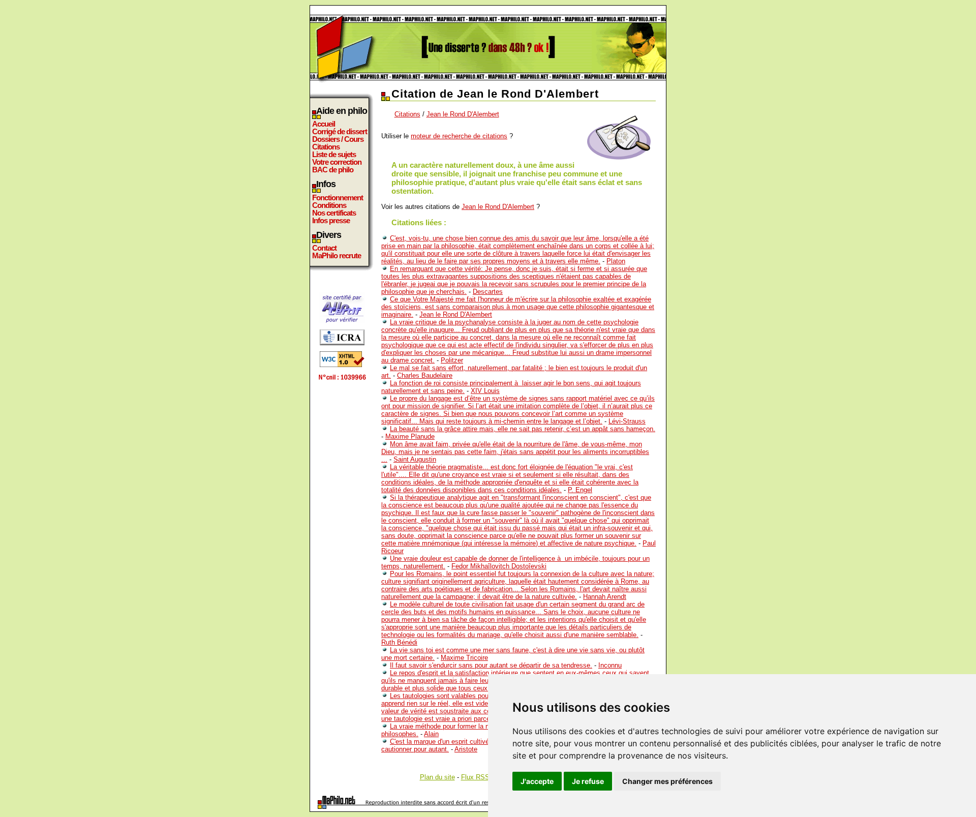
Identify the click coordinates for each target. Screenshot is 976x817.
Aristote (465, 749)
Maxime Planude (410, 436)
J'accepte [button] (537, 781)
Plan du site (437, 777)
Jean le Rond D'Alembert (462, 114)
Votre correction (336, 162)
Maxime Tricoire (464, 657)
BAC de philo (332, 169)
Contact (324, 248)
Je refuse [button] (588, 781)
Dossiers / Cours (337, 139)
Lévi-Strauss (627, 421)
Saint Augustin (414, 459)
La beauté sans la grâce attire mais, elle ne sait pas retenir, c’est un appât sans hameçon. (522, 429)
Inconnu (610, 665)
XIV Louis (485, 391)
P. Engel (580, 490)
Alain (431, 734)
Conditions (329, 205)
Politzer (452, 360)
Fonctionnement (337, 197)
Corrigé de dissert (339, 131)
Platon (615, 261)
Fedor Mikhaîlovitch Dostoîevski (498, 566)
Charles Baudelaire (424, 375)
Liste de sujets (334, 154)
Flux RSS (475, 777)
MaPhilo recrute (336, 255)
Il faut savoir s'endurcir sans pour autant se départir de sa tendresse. (491, 665)
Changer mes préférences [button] (667, 781)
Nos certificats (334, 213)
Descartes (488, 291)
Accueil (323, 124)
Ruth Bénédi (399, 642)
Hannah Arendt (604, 596)
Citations (326, 146)
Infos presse (331, 220)
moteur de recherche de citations (459, 136)
